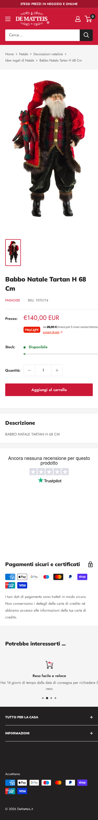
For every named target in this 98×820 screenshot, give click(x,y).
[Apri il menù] (7, 19)
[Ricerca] (86, 35)
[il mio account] (77, 19)
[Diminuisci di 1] (29, 370)
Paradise (12, 300)
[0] (88, 19)
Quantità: (12, 370)
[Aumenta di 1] (56, 370)
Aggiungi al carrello (49, 390)
